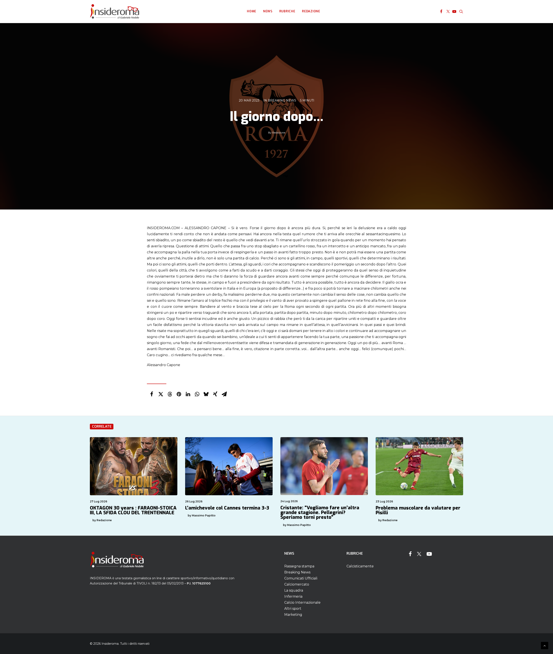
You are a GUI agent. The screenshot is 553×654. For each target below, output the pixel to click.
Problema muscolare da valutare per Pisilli (418, 510)
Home (251, 11)
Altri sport (292, 608)
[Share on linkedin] (188, 394)
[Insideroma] (114, 11)
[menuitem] (251, 11)
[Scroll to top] (544, 645)
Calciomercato (296, 584)
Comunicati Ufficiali (300, 578)
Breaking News (282, 100)
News (267, 11)
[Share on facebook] (151, 394)
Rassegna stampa (299, 566)
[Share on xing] (215, 394)
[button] (441, 11)
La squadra (293, 590)
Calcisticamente (360, 566)
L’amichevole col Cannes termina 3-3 (227, 508)
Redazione (311, 11)
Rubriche (287, 11)
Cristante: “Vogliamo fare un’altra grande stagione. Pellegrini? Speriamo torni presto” (319, 512)
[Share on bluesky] (206, 394)
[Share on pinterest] (179, 394)
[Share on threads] (169, 394)
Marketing (293, 615)
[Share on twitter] (160, 394)
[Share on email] (224, 394)
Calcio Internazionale (302, 602)
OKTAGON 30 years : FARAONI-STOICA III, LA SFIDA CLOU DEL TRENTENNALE (133, 510)
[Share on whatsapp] (197, 394)
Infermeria (293, 596)
